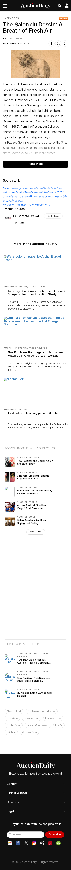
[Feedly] (58, 843)
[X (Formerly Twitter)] (26, 843)
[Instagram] (34, 843)
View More (35, 532)
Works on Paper (29, 732)
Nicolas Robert (13, 725)
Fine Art (58, 725)
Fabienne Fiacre (31, 718)
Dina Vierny (12, 718)
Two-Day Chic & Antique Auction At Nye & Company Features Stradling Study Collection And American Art (36, 294)
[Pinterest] (50, 843)
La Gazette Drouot (26, 216)
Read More (35, 164)
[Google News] (10, 843)
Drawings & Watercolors (38, 725)
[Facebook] (18, 843)
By (4, 39)
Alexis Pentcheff (14, 711)
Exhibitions (11, 18)
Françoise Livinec (53, 718)
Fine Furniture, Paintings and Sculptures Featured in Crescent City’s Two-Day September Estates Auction (35, 356)
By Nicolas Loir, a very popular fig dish (33, 413)
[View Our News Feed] (63, 18)
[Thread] (42, 843)
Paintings (11, 732)
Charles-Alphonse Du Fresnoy (41, 711)
